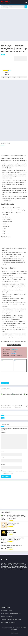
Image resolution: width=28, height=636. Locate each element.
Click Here (13, 351)
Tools (6, 43)
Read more (4, 383)
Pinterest (14, 77)
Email (2, 457)
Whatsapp (24, 77)
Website (3, 464)
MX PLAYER (15, 349)
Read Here (13, 353)
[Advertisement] (14, 25)
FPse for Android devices (6, 610)
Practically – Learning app (7, 616)
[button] (25, 6)
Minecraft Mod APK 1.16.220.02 (8, 622)
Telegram (19, 77)
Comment (3, 432)
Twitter (8, 77)
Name (2, 451)
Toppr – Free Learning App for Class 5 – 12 (10, 613)
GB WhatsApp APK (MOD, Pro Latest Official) (11, 619)
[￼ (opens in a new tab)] (7, 360)
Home (2, 43)
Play (3, 418)
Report (7, 74)
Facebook (3, 77)
